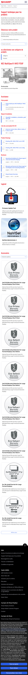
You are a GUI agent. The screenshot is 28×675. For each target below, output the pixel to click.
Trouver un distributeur (7, 562)
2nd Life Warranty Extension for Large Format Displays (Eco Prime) (13, 283)
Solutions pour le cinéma (8, 579)
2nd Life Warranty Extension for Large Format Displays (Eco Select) (13, 351)
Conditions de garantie (7, 564)
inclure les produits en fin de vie (10, 39)
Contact (3, 611)
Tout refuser (14, 668)
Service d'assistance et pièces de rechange (12, 553)
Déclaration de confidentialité (17, 659)
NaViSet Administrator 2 (9, 240)
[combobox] (14, 43)
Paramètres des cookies (18, 655)
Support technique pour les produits (11, 556)
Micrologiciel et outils (7, 559)
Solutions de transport (7, 584)
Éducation (4, 581)
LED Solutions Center (7, 573)
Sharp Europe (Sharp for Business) (10, 619)
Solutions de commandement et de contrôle (13, 594)
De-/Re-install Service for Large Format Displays (11, 485)
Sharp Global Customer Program (10, 608)
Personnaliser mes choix (14, 673)
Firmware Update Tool (9, 208)
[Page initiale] (6, 2)
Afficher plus (14, 532)
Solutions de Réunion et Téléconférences (12, 587)
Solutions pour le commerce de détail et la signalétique (12, 590)
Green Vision (4, 597)
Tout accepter (14, 664)
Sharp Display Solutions (7, 606)
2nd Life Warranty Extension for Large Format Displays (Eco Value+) (13, 418)
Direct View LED (5, 576)
